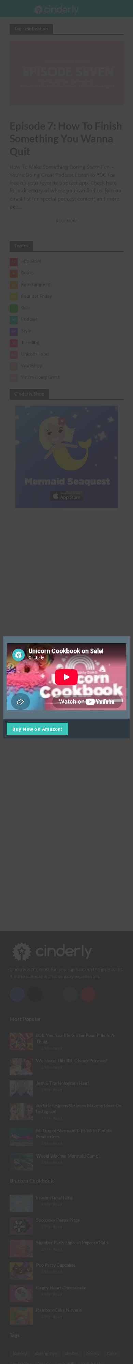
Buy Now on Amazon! (37, 729)
